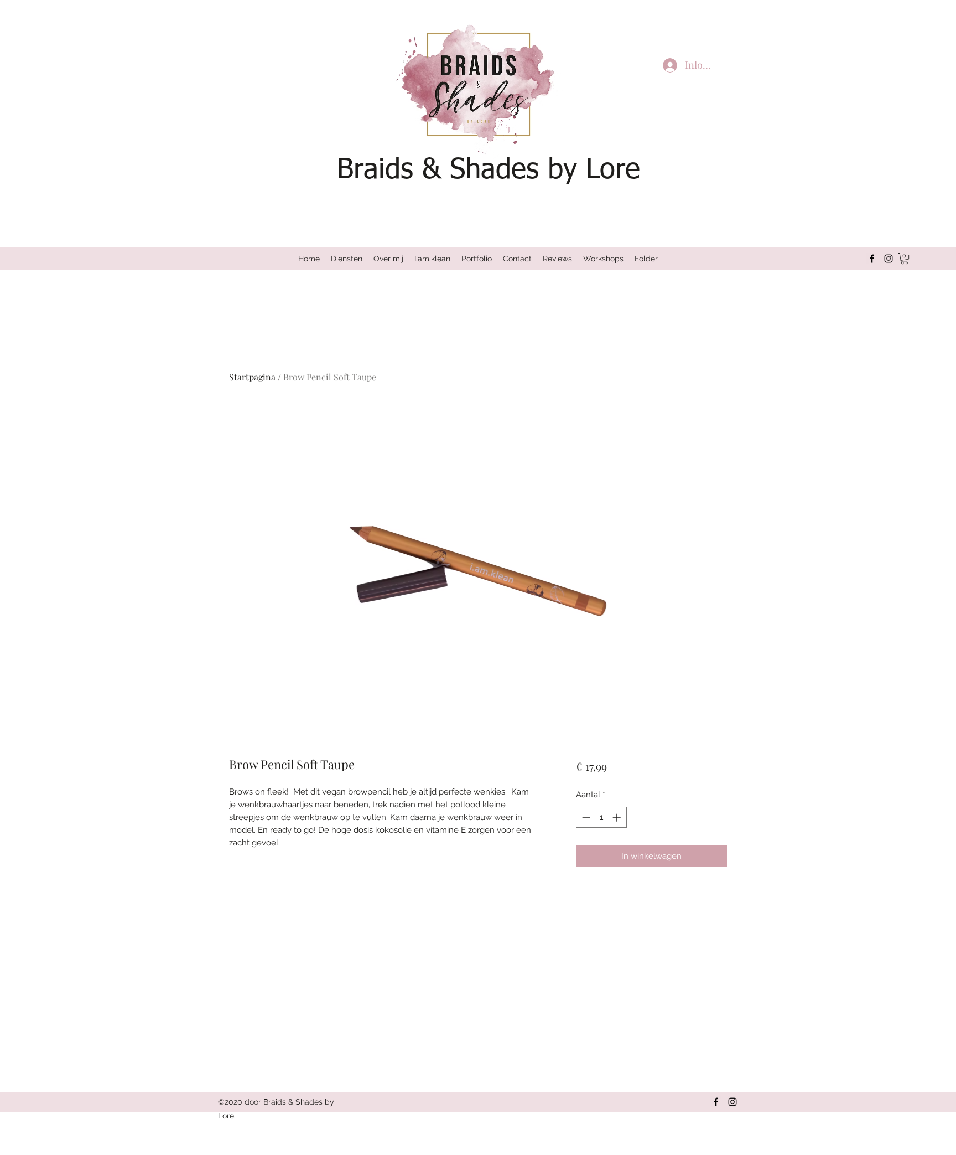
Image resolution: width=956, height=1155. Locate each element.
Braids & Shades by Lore (488, 170)
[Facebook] (871, 258)
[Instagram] (888, 258)
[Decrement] (585, 817)
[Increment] (617, 817)
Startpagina (252, 377)
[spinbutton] (601, 817)
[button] (904, 258)
